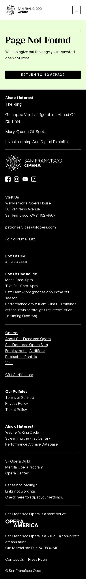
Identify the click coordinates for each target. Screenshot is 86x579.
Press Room (38, 559)
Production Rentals (21, 356)
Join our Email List (20, 239)
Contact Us (15, 559)
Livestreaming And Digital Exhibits (36, 141)
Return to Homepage (43, 75)
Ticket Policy (16, 409)
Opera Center (16, 473)
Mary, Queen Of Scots (26, 131)
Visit (9, 363)
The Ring (13, 104)
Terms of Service (19, 397)
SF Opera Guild (17, 461)
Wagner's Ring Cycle (22, 432)
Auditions (37, 351)
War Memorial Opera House (28, 203)
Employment (16, 351)
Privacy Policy (16, 403)
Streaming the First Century (28, 438)
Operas (11, 333)
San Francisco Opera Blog (26, 345)
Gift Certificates (19, 375)
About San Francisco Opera (28, 339)
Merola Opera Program (24, 467)
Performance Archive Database (31, 444)
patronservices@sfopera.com (30, 227)
